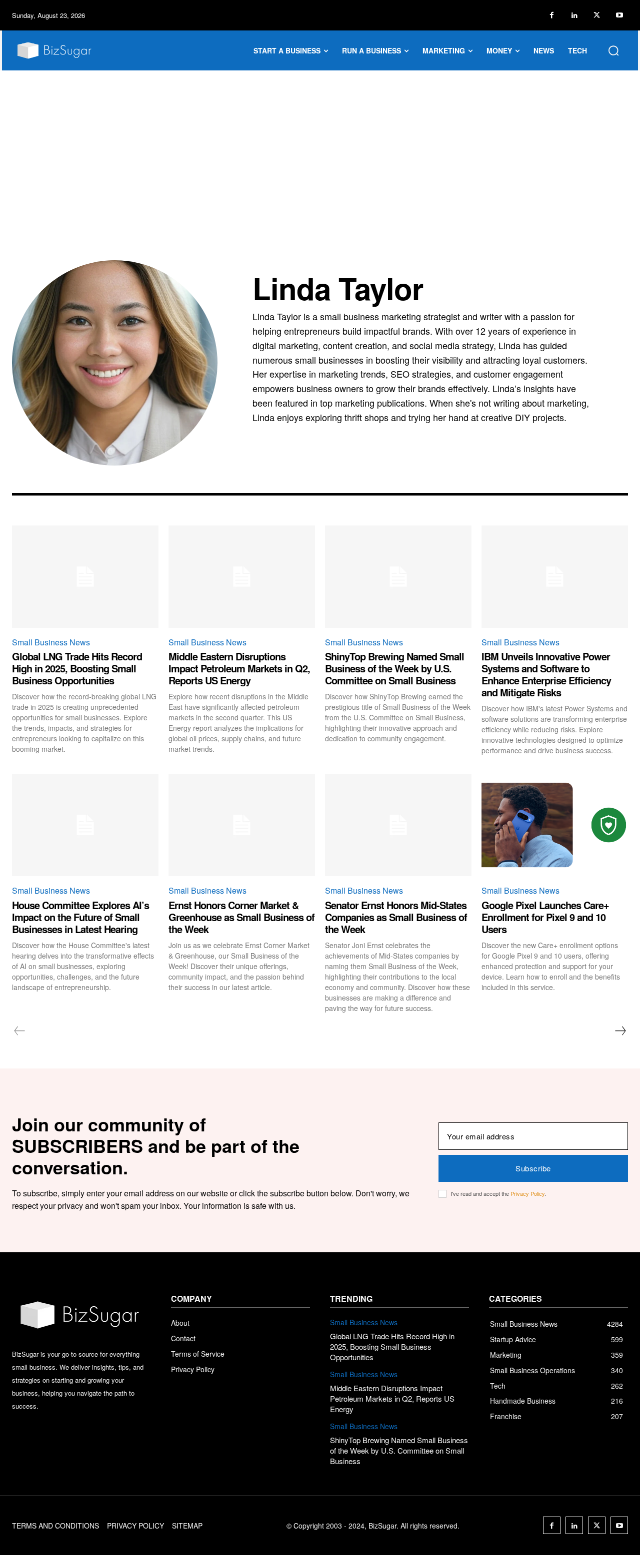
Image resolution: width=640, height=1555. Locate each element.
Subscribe (533, 1168)
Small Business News (51, 642)
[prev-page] (20, 1031)
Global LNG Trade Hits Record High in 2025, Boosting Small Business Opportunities (77, 668)
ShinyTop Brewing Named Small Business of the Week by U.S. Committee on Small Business (394, 668)
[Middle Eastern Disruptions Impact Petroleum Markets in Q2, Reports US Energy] (241, 576)
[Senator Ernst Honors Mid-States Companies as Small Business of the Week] (398, 825)
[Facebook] (551, 15)
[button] (613, 50)
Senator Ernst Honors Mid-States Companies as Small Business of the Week (396, 917)
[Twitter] (597, 15)
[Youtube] (619, 15)
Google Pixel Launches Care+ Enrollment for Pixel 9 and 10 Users (545, 917)
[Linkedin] (574, 15)
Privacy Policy (527, 1193)
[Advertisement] (320, 145)
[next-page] (620, 1031)
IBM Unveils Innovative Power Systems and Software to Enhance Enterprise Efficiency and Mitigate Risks (546, 674)
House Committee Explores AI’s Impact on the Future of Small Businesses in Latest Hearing (80, 917)
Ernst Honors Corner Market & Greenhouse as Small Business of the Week (241, 917)
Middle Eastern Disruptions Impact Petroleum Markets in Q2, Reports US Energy (239, 668)
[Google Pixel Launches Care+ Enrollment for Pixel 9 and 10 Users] (555, 825)
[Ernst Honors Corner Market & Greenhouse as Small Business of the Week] (241, 825)
